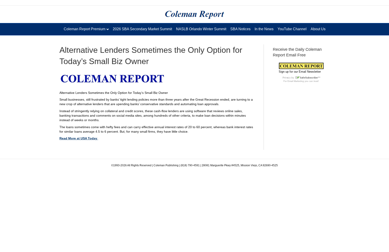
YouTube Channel (292, 29)
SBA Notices (240, 29)
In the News (264, 29)
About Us (318, 29)
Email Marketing (295, 81)
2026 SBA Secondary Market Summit (142, 29)
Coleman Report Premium (84, 29)
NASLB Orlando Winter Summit (201, 29)
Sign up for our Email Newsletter (300, 71)
